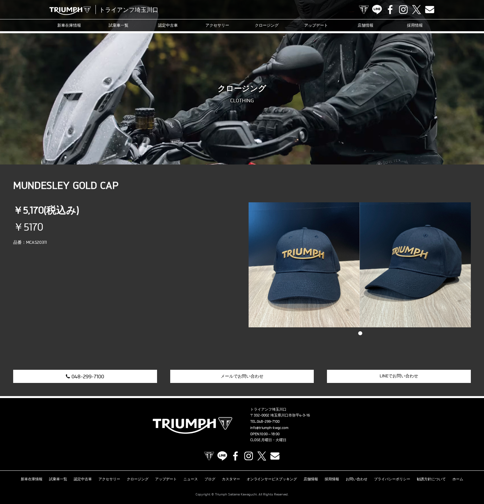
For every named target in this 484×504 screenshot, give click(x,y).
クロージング (267, 25)
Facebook (390, 9)
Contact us (430, 9)
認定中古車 (168, 25)
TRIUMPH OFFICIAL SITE (364, 9)
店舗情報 (365, 25)
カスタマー (231, 479)
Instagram (403, 9)
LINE (377, 9)
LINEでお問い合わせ (399, 375)
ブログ (209, 479)
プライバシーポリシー (392, 479)
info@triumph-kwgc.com (269, 427)
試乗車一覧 (118, 25)
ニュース (190, 479)
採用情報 (415, 25)
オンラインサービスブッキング (272, 479)
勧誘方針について (431, 479)
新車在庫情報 (69, 25)
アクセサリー (217, 25)
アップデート (316, 25)
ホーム (457, 479)
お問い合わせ (356, 479)
